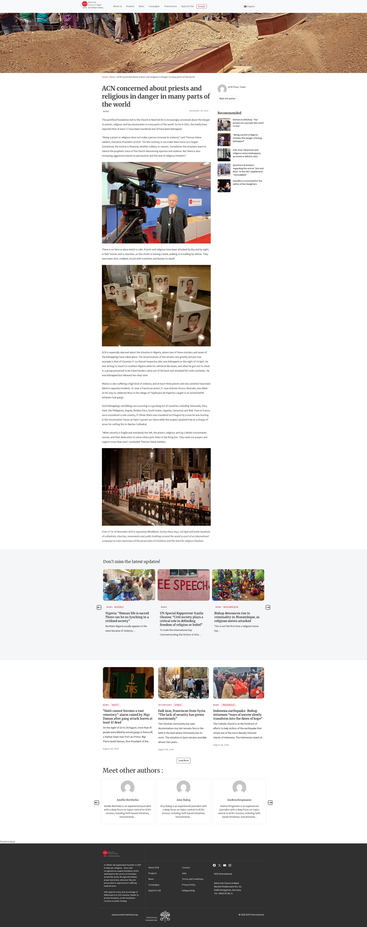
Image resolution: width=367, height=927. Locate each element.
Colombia (229, 607)
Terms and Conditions (192, 879)
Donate (201, 6)
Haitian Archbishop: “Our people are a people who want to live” (248, 123)
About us (117, 6)
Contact (186, 867)
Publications (170, 6)
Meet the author (227, 98)
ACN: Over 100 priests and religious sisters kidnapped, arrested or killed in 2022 (247, 153)
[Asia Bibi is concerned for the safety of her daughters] (224, 185)
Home (105, 77)
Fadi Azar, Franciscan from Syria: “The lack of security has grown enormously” (182, 714)
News (141, 6)
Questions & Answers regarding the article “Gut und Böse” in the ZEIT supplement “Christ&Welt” (248, 170)
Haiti (115, 705)
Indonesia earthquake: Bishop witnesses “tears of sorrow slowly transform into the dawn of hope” (237, 714)
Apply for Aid (187, 6)
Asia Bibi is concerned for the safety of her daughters (247, 182)
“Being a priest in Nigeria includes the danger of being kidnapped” (247, 138)
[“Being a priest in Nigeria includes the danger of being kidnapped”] (224, 139)
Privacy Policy (188, 884)
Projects (130, 6)
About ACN (153, 867)
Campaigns (154, 6)
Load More (183, 760)
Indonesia (228, 705)
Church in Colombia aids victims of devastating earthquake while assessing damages (237, 617)
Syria (178, 705)
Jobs (184, 873)
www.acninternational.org (125, 914)
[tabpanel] (129, 606)
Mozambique (176, 607)
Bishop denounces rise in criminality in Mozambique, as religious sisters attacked (182, 617)
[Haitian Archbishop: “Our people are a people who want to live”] (224, 124)
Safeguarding (188, 890)
